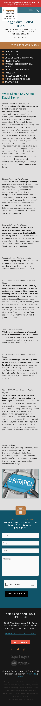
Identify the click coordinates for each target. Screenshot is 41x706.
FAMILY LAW (10, 73)
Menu (30, 9)
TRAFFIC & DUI (11, 82)
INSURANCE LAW (12, 61)
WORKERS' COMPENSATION (17, 70)
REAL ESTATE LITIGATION (16, 76)
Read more (27, 5)
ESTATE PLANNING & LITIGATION (19, 58)
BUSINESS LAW (11, 55)
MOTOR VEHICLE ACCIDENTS (17, 79)
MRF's (20, 676)
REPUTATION (20, 642)
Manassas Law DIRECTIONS (20, 634)
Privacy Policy (31, 674)
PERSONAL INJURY (13, 52)
